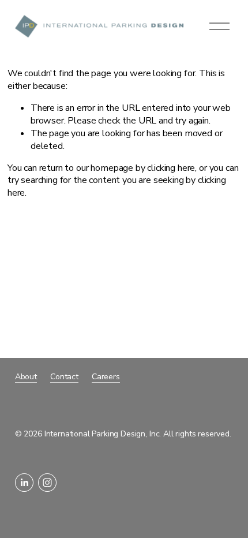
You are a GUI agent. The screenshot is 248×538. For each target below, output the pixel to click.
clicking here (171, 168)
